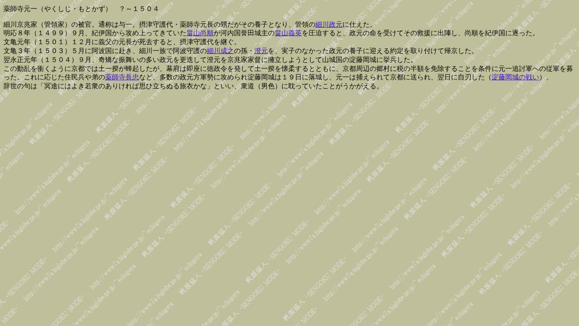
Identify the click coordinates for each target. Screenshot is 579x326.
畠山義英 (288, 33)
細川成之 (220, 50)
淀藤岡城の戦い (515, 77)
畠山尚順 (200, 33)
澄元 (261, 50)
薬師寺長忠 (122, 77)
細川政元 (328, 24)
